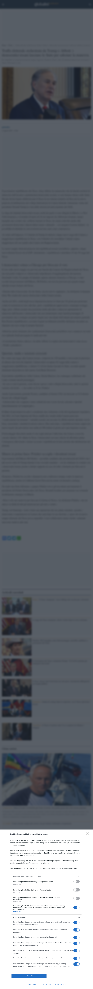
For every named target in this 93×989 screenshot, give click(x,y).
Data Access (46, 984)
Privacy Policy (60, 984)
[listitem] (46, 876)
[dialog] (46, 909)
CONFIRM (29, 976)
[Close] (88, 834)
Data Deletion (33, 984)
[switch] (76, 881)
